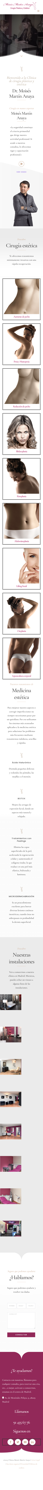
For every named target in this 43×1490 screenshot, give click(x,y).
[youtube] (25, 1442)
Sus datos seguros (13, 1464)
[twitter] (18, 1442)
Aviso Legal (35, 1460)
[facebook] (10, 1442)
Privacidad (24, 1464)
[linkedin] (32, 1442)
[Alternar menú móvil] (38, 11)
